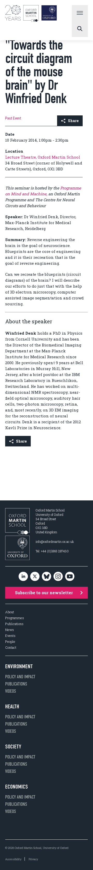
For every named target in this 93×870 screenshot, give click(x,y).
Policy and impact (20, 676)
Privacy (33, 859)
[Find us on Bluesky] (46, 577)
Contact (10, 647)
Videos (10, 691)
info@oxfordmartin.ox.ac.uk (55, 541)
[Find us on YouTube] (69, 577)
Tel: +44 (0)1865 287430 (52, 551)
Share (73, 120)
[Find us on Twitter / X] (35, 577)
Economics (16, 786)
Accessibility (13, 859)
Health (12, 706)
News (9, 629)
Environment (19, 666)
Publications (14, 624)
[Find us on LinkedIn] (23, 577)
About (9, 612)
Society (13, 746)
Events (10, 635)
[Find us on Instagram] (58, 577)
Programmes (14, 618)
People (10, 641)
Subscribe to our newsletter (44, 592)
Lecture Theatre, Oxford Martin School (42, 157)
